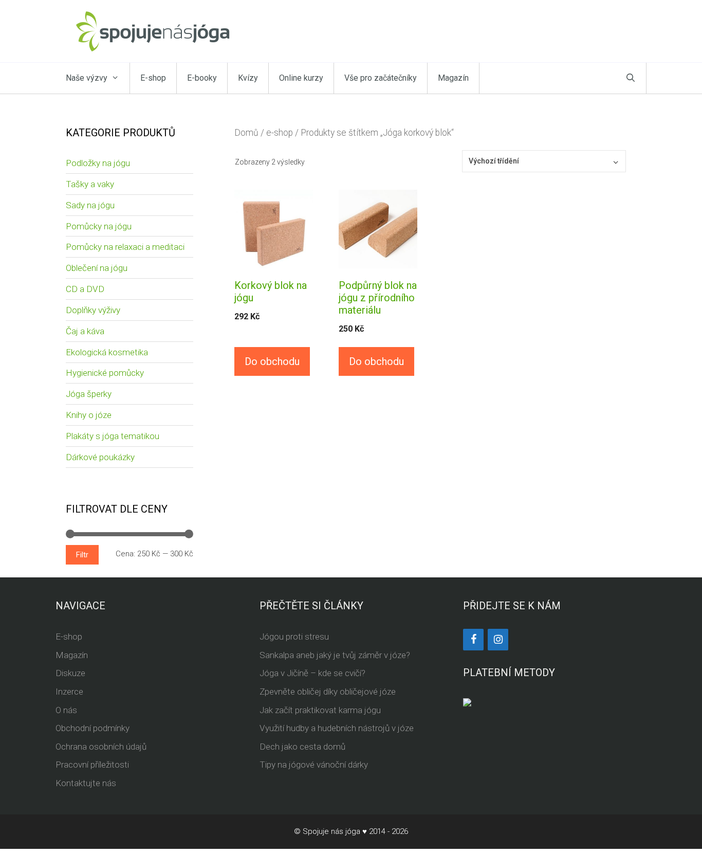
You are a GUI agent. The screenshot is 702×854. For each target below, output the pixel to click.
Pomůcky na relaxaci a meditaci (125, 247)
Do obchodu (272, 361)
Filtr (82, 554)
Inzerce (69, 691)
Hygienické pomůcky (105, 373)
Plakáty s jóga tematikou (112, 436)
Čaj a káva (85, 331)
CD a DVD (85, 289)
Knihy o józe (89, 415)
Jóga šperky (89, 394)
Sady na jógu (90, 205)
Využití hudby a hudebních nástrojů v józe (337, 728)
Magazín (453, 78)
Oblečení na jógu (96, 268)
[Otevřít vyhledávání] (630, 78)
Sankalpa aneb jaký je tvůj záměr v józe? (335, 655)
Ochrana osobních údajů (101, 746)
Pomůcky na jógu (99, 226)
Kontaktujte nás (86, 783)
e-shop (279, 133)
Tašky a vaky (90, 184)
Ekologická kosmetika (107, 352)
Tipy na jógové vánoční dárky (314, 764)
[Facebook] (473, 639)
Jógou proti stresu (294, 636)
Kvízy (248, 78)
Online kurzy (301, 78)
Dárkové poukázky (100, 457)
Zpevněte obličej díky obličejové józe (328, 691)
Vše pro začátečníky (380, 78)
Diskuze (70, 673)
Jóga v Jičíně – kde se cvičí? (312, 673)
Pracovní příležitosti (92, 764)
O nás (66, 710)
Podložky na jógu (98, 163)
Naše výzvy (86, 78)
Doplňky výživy (93, 310)
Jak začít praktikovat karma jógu (320, 710)
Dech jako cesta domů (302, 746)
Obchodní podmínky (93, 728)
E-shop (153, 78)
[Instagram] (498, 639)
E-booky (202, 78)
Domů (246, 133)
